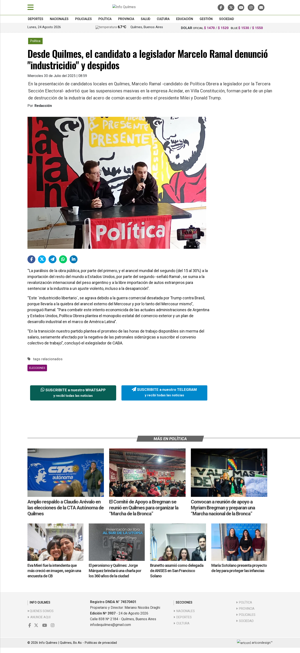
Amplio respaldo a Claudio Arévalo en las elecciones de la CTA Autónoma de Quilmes (65, 507)
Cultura (163, 19)
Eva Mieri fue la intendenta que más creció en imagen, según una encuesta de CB (54, 570)
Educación (184, 19)
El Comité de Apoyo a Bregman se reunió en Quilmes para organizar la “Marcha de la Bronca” (143, 507)
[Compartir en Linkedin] (74, 259)
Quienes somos (41, 611)
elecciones (37, 367)
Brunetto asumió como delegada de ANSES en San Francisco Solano (176, 570)
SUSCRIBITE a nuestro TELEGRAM (166, 392)
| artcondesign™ (261, 643)
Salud (145, 19)
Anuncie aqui (40, 617)
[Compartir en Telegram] (52, 259)
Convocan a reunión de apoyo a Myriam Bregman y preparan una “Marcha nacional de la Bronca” (223, 507)
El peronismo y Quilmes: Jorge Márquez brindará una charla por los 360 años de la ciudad (115, 570)
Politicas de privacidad (101, 643)
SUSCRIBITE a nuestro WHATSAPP (75, 393)
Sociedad (226, 19)
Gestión (206, 19)
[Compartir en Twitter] (42, 259)
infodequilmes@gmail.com (110, 625)
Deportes (35, 19)
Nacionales (59, 19)
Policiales (83, 19)
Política (105, 19)
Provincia (126, 19)
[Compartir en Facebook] (31, 259)
